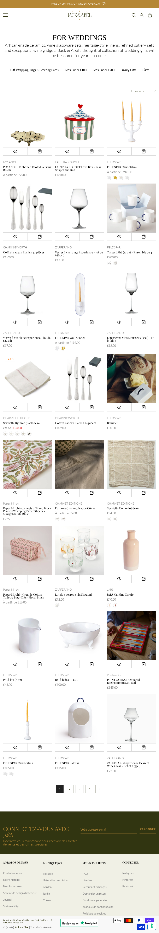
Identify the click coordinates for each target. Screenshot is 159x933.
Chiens (47, 900)
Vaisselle (48, 873)
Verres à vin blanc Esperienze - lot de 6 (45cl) (27, 339)
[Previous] (13, 70)
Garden (47, 887)
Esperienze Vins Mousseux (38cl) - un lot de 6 (130, 339)
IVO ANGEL (10, 162)
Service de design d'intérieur (19, 893)
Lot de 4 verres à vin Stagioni (73, 594)
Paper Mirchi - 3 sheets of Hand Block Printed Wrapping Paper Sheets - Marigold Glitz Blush (27, 511)
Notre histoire (11, 879)
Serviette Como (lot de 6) (123, 508)
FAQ (85, 873)
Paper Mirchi (11, 503)
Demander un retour (95, 893)
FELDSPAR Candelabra (122, 167)
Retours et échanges (95, 887)
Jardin (46, 893)
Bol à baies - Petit (66, 680)
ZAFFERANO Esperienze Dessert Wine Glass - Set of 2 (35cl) (128, 764)
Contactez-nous (12, 873)
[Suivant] (99, 789)
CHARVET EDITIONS (16, 418)
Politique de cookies (94, 913)
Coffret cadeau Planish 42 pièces (23, 252)
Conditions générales (95, 900)
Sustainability (11, 906)
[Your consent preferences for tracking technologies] (152, 926)
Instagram (128, 873)
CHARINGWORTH (15, 247)
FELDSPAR (114, 162)
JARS (110, 589)
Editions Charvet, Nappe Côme (75, 508)
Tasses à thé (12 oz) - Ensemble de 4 (129, 252)
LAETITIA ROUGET (67, 162)
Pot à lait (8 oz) (12, 680)
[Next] (145, 70)
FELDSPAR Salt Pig (67, 763)
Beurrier (112, 423)
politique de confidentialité (98, 907)
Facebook (127, 886)
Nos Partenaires (12, 886)
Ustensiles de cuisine (55, 880)
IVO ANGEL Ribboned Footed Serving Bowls (27, 168)
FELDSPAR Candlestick (18, 763)
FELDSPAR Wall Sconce (70, 338)
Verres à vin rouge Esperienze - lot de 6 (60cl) (79, 253)
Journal (7, 899)
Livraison (88, 880)
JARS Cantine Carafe (120, 594)
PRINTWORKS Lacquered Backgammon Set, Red (123, 681)
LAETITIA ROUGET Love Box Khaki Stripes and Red (78, 168)
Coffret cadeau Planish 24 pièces (75, 423)
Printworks (114, 675)
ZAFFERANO (63, 247)
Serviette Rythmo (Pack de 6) (21, 423)
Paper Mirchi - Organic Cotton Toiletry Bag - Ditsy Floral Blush (23, 595)
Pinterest (127, 879)
